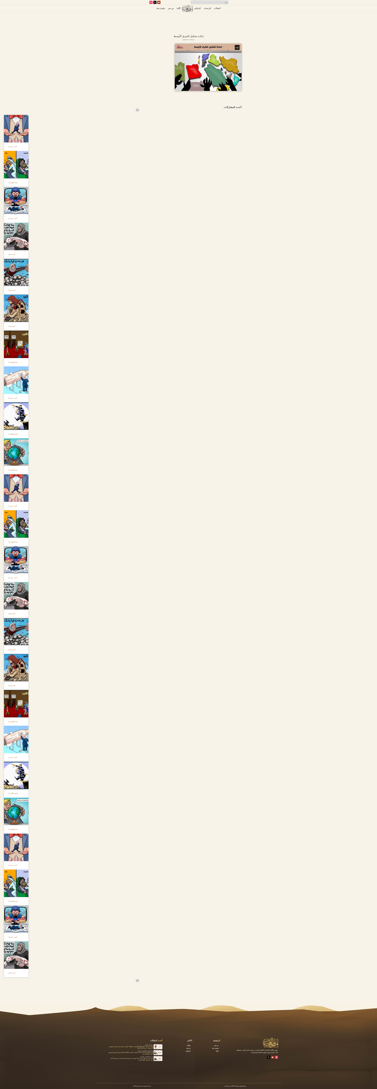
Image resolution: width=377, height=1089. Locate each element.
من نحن (171, 8)
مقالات (189, 1045)
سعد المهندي (186, 39)
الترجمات (207, 8)
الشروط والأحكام (137, 1086)
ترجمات (188, 1048)
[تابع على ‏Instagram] (151, 2)
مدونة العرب (227, 1086)
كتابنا (217, 1051)
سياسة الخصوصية (146, 1086)
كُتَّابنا (178, 8)
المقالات (217, 8)
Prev (137, 110)
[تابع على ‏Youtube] (158, 2)
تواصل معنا (160, 8)
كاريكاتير (197, 8)
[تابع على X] (154, 2)
